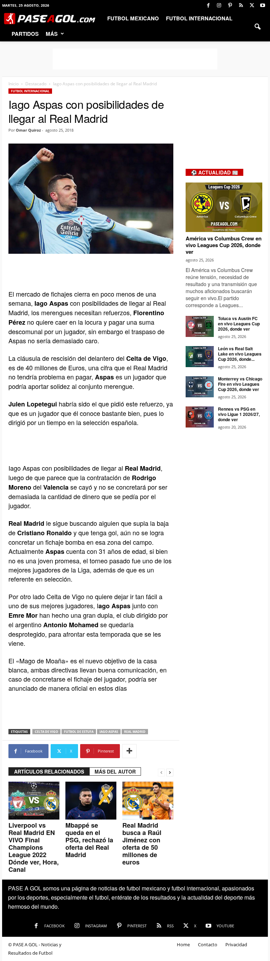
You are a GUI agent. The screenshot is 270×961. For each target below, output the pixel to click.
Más (52, 34)
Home (183, 944)
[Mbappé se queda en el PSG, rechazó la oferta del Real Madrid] (90, 801)
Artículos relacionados (49, 771)
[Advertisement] (135, 58)
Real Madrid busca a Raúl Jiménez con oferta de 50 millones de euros (141, 844)
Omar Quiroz (28, 130)
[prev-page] (161, 771)
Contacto (207, 944)
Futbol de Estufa (79, 731)
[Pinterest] (230, 5)
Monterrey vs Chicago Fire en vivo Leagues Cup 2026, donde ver (240, 384)
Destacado (35, 84)
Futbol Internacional (199, 18)
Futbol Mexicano (133, 18)
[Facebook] (208, 5)
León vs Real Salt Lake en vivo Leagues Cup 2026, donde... (240, 353)
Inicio (13, 84)
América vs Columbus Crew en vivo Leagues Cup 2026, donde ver (224, 245)
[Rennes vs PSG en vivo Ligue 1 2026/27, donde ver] (200, 417)
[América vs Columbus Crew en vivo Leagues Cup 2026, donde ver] (224, 207)
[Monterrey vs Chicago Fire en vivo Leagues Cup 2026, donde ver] (200, 386)
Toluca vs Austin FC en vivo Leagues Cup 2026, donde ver (239, 323)
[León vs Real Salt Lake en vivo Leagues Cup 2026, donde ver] (200, 356)
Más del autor (115, 771)
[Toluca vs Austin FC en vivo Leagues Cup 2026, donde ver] (200, 326)
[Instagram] (219, 5)
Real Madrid (135, 731)
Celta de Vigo (46, 731)
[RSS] (241, 5)
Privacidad (236, 944)
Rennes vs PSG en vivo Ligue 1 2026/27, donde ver (239, 414)
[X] (252, 5)
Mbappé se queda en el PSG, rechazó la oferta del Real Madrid (89, 840)
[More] (129, 751)
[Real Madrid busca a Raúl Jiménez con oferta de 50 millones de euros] (147, 801)
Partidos (25, 34)
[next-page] (169, 771)
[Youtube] (262, 5)
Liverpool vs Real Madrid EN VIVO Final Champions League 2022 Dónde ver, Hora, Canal (33, 847)
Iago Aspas (108, 731)
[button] (257, 26)
